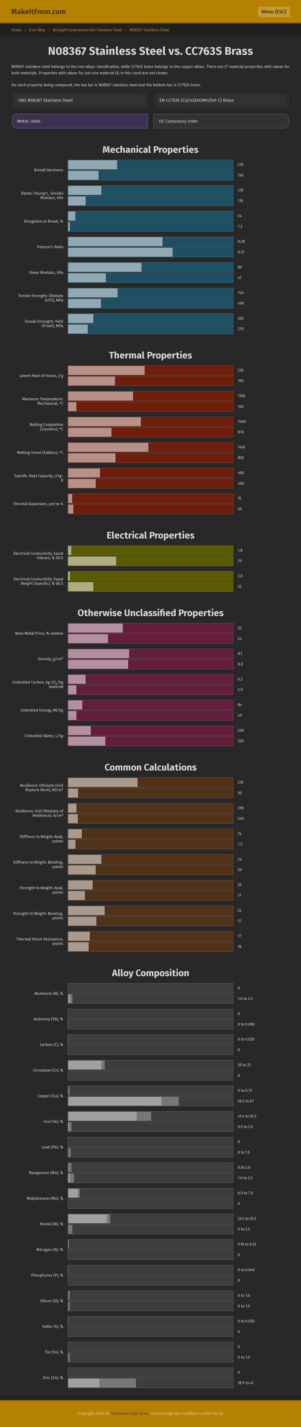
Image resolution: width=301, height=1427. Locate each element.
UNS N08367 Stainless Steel (45, 100)
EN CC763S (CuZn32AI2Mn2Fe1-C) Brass (196, 100)
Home (16, 30)
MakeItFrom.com (38, 12)
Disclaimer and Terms (130, 1413)
